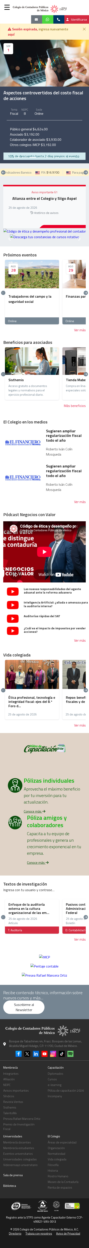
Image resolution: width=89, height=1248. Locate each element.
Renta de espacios (60, 1187)
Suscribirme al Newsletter (24, 1007)
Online (39, 113)
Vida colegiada (57, 1159)
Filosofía (53, 1165)
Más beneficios (75, 405)
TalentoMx (10, 1113)
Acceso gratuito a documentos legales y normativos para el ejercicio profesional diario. (27, 390)
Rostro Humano (58, 1176)
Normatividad (56, 1153)
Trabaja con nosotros (38, 1233)
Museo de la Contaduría (63, 1181)
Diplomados (55, 1073)
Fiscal (14, 113)
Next (86, 172)
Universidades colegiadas (20, 1159)
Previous (3, 172)
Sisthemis (9, 1107)
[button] (7, 7)
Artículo (13, 923)
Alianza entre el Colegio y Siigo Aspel (44, 198)
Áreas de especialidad (62, 1142)
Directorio (15, 1233)
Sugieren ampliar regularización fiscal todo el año (64, 436)
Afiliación (9, 1079)
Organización (56, 1148)
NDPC (7, 1084)
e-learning (54, 1084)
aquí (11, 34)
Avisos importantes (16, 1090)
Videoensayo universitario (20, 1165)
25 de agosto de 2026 (22, 714)
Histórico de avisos (46, 213)
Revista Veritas (13, 1101)
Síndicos (8, 1096)
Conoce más (33, 811)
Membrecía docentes (17, 1142)
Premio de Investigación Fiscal (19, 1126)
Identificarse (78, 19)
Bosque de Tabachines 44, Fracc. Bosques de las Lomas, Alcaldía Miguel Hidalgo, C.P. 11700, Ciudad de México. (45, 1043)
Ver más (80, 330)
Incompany (55, 1096)
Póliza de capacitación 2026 (66, 1090)
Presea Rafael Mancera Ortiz (21, 1118)
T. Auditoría (15, 930)
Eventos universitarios (18, 1153)
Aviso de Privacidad (68, 1233)
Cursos (52, 1079)
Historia (53, 1170)
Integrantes (11, 1073)
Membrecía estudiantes (18, 1148)
